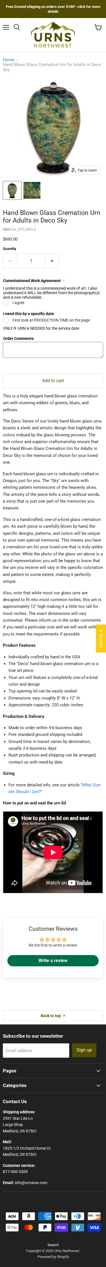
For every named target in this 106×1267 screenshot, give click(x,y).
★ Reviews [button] (101, 638)
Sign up (84, 1050)
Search (53, 1245)
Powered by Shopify (53, 1257)
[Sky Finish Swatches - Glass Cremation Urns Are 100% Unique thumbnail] (32, 190)
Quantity (9, 249)
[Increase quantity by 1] (52, 261)
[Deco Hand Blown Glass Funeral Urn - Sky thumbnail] (12, 190)
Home (8, 60)
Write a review (53, 960)
